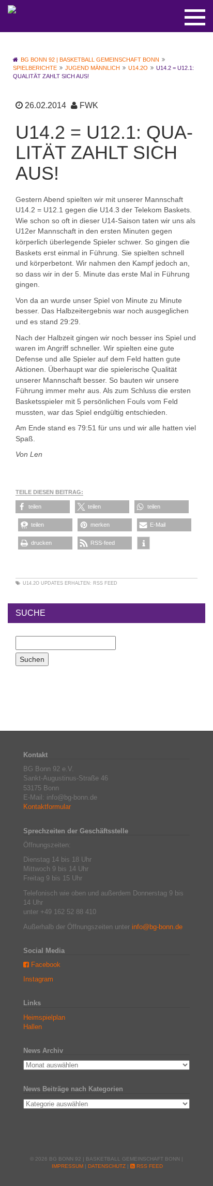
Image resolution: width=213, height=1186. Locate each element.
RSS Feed (105, 583)
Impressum (67, 1166)
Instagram (38, 979)
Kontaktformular (47, 807)
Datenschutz (107, 1166)
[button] (43, 506)
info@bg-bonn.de (157, 927)
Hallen (32, 1027)
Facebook (44, 964)
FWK (89, 105)
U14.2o (31, 583)
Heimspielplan (44, 1017)
